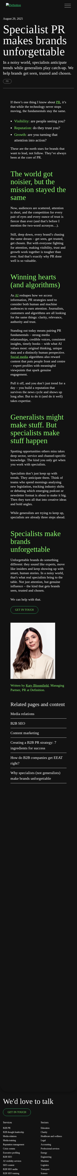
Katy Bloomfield (37, 685)
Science (44, 1173)
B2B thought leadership (13, 1132)
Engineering (46, 1157)
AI (17, 295)
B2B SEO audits (10, 1169)
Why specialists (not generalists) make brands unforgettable (35, 775)
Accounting (46, 1144)
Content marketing (24, 733)
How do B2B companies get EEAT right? (36, 760)
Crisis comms (9, 1148)
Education (45, 1128)
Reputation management (13, 1144)
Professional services (50, 1148)
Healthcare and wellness (51, 1136)
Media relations (22, 714)
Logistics (45, 1165)
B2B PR (6, 1128)
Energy (44, 1152)
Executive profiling (11, 1152)
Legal (43, 1140)
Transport (45, 1169)
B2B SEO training (11, 1173)
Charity (44, 1132)
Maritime (45, 1161)
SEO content (8, 1165)
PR (7, 81)
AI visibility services (12, 1161)
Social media (19, 357)
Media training (9, 1140)
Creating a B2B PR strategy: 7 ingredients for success (33, 745)
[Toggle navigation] (67, 5)
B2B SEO (17, 723)
